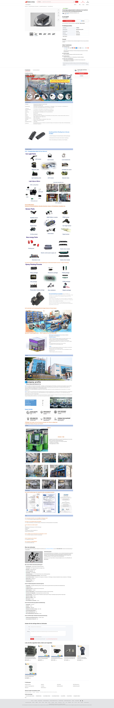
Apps (83, 4)
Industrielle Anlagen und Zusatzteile (33, 6)
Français (43, 702)
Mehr (25, 697)
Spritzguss (42, 684)
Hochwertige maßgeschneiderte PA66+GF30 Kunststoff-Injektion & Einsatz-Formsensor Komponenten (82, 658)
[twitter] (82, 700)
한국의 (63, 702)
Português (52, 702)
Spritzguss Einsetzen (28, 684)
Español (46, 702)
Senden (32, 638)
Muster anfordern (82, 23)
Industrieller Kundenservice (43, 6)
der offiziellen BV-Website (49, 548)
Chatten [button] (83, 20)
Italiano (56, 702)
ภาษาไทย (75, 702)
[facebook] (80, 700)
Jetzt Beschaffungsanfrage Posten (52, 638)
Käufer (75, 4)
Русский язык (60, 702)
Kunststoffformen (50, 6)
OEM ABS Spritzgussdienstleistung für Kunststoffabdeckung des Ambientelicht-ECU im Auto (30, 658)
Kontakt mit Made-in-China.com (53, 700)
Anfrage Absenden (69, 20)
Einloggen (87, 2)
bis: (29, 629)
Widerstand (26, 687)
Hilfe (79, 4)
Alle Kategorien (28, 4)
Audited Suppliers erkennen (67, 700)
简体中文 (33, 702)
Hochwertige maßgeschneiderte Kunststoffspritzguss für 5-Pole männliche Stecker (57, 658)
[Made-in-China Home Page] (30, 2)
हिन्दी (72, 702)
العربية (66, 702)
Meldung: (28, 631)
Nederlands (69, 702)
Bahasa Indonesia (86, 702)
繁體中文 (37, 702)
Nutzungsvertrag (40, 700)
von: (29, 626)
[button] (74, 1)
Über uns (32, 700)
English (30, 702)
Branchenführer (77, 700)
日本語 (40, 702)
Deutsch (49, 702)
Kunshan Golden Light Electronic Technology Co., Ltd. (71, 12)
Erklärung (36, 700)
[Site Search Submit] (76, 2)
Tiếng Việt (82, 702)
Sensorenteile (59, 684)
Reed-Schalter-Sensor (76, 684)
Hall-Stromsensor (43, 687)
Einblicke (73, 700)
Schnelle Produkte (61, 700)
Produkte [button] (39, 1)
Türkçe (78, 702)
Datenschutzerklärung (46, 700)
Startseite (26, 6)
